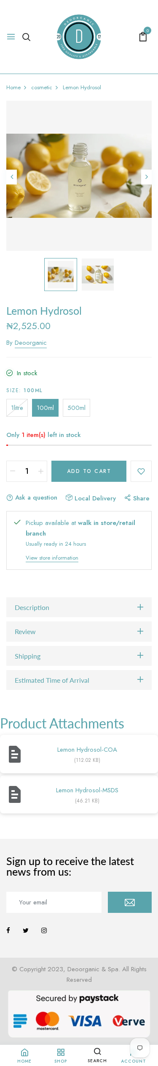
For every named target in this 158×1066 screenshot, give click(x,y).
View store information (52, 558)
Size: (24, 390)
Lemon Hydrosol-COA (87, 749)
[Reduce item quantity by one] (13, 471)
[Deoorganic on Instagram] (44, 930)
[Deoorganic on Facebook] (8, 930)
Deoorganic (31, 342)
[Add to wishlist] (141, 471)
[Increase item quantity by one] (41, 471)
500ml (76, 407)
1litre (17, 407)
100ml (45, 407)
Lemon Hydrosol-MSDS (87, 790)
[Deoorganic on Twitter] (26, 930)
